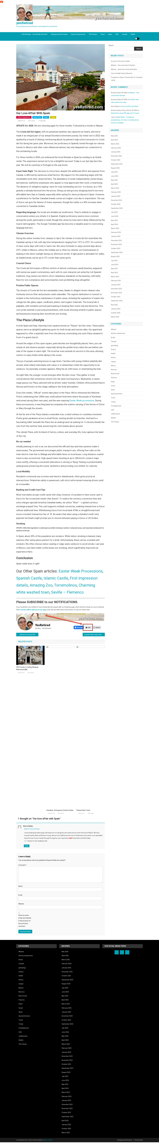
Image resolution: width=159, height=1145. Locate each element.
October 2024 (115, 204)
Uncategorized (116, 406)
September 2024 (117, 208)
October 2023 (115, 248)
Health (133, 34)
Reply (26, 846)
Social (113, 386)
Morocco (114, 369)
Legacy (113, 361)
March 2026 (115, 144)
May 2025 (114, 180)
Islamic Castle (56, 578)
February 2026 (116, 148)
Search (111, 45)
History (113, 357)
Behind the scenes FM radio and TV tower (29, 634)
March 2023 (115, 276)
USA (116, 34)
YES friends (93, 34)
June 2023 (114, 264)
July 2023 (114, 260)
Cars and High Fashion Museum (121, 73)
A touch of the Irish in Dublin (120, 61)
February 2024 (116, 232)
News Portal (37, 117)
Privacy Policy (139, 1140)
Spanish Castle (29, 578)
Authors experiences (78, 34)
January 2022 (115, 309)
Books (113, 337)
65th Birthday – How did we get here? (35, 34)
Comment (22, 865)
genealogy (114, 345)
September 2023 (117, 252)
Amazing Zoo (41, 585)
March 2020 (115, 317)
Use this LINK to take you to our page (33, 610)
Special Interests (116, 394)
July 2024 (114, 212)
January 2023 (115, 285)
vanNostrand (115, 414)
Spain (110, 34)
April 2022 (114, 305)
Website (21, 904)
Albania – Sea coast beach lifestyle (123, 65)
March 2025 (115, 188)
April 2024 (114, 224)
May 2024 (114, 220)
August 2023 (115, 256)
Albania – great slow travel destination (124, 69)
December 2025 (116, 156)
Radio (113, 382)
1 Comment (42, 121)
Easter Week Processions (81, 571)
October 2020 (115, 313)
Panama (114, 377)
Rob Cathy (31, 121)
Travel (102, 34)
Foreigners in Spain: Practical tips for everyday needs (126, 78)
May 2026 (114, 136)
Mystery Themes (48, 1140)
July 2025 (114, 172)
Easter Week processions (82, 400)
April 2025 (114, 184)
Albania (113, 329)
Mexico (113, 365)
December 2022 (116, 289)
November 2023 (116, 244)
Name (20, 886)
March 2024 (115, 228)
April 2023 (114, 272)
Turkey (113, 402)
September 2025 (117, 164)
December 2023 (116, 240)
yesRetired (24, 23)
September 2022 (117, 301)
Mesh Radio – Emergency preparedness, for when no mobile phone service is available (125, 120)
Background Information (59, 34)
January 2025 (115, 196)
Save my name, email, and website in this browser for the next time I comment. (24, 920)
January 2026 (115, 152)
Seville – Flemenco (67, 592)
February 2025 (116, 192)
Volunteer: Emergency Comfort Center (59, 810)
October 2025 (115, 160)
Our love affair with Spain (129, 106)
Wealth (113, 418)
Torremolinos (65, 585)
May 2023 (114, 268)
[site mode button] (137, 39)
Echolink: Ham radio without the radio (94, 634)
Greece (113, 349)
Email (20, 895)
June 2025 (114, 176)
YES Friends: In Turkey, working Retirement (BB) (27, 668)
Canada (124, 34)
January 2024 (115, 236)
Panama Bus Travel (83, 810)
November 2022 (116, 293)
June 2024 (114, 216)
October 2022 (115, 297)
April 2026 (114, 140)
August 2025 (115, 168)
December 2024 (116, 200)
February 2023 (116, 280)
